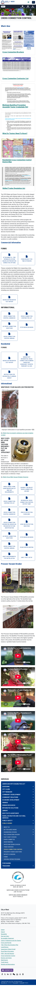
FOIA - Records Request (7, 953)
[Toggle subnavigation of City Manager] (33, 792)
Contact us (8, 970)
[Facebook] (2, 974)
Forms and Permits (6, 942)
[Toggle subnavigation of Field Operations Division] (33, 834)
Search (3, 932)
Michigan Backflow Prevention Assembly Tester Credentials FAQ (15, 106)
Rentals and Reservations (8, 964)
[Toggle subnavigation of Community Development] (33, 794)
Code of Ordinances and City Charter (11, 940)
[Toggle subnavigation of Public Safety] (33, 820)
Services (5, 779)
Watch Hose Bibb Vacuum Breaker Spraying (15, 477)
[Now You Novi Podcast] (23, 974)
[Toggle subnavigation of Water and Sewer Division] (33, 844)
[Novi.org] (20, 974)
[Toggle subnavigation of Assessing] (33, 786)
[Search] (33, 2)
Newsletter (4, 934)
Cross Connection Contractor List (15, 78)
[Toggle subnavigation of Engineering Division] (33, 832)
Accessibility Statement (7, 938)
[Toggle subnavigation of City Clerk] (33, 789)
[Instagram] (10, 974)
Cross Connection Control (8, 955)
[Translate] (28, 2)
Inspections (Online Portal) (8, 949)
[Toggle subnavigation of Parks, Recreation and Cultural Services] (33, 816)
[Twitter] (5, 974)
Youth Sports (4, 962)
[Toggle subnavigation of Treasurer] (33, 866)
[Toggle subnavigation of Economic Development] (33, 800)
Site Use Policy (5, 936)
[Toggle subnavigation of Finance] (33, 802)
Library (3, 929)
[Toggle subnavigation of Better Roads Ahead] (33, 829)
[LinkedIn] (8, 974)
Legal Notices (4, 947)
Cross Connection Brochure (13, 52)
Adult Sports (4, 960)
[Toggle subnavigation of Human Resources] (33, 805)
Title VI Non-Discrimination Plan (9, 945)
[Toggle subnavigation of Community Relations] (33, 797)
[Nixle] (14, 974)
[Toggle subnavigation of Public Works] (33, 823)
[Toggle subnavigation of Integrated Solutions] (33, 808)
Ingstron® (22, 982)
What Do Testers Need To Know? (14, 133)
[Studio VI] (17, 974)
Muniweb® (15, 982)
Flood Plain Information (7, 951)
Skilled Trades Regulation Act (13, 188)
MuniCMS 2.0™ (4, 982)
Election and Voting (6, 958)
